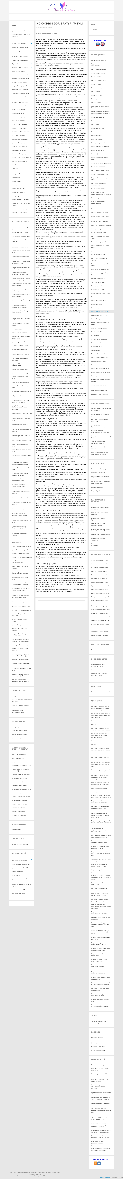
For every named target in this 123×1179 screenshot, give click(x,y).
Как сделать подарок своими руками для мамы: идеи (99, 900)
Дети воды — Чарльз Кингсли (99, 394)
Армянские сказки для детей (99, 600)
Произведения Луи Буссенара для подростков (22, 300)
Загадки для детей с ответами (20, 199)
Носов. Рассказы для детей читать (21, 546)
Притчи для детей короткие (19, 730)
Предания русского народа (19, 761)
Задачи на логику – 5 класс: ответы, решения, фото (99, 1118)
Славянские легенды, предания (21, 774)
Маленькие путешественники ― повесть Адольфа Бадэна (21, 675)
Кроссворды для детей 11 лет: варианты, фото (100, 1080)
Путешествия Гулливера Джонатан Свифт (98, 202)
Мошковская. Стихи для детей (20, 78)
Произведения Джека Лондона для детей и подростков (20, 257)
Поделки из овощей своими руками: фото (99, 954)
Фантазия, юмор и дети (98, 472)
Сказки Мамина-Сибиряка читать (101, 146)
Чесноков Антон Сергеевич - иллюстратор (99, 1022)
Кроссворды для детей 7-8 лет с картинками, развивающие (100, 1074)
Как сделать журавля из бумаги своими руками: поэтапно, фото (100, 758)
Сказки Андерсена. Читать (99, 300)
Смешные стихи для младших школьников (20, 706)
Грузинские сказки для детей (99, 589)
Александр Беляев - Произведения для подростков (100, 426)
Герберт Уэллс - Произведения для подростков (100, 415)
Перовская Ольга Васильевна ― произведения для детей (21, 596)
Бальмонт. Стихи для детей (20, 102)
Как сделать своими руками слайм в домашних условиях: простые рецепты (101, 722)
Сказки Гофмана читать (98, 154)
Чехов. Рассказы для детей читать (21, 440)
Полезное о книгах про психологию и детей (98, 665)
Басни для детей (16, 727)
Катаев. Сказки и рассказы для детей (100, 323)
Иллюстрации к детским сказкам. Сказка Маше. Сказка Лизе (100, 530)
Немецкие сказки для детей (99, 571)
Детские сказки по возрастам (99, 251)
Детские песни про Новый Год (20, 868)
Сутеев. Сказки (95, 350)
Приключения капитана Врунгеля (21, 373)
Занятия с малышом (97, 487)
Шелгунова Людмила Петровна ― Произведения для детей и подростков (21, 590)
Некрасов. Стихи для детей (19, 117)
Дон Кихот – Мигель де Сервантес (21, 610)
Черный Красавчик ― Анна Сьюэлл (19, 620)
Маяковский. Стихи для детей (20, 139)
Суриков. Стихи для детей (19, 124)
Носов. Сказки (95, 335)
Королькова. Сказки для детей (100, 269)
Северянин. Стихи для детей (20, 154)
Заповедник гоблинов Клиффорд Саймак (101, 436)
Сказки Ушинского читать (98, 188)
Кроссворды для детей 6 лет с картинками (100, 1069)
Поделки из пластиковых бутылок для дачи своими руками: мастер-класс (101, 853)
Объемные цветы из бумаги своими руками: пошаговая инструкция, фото (99, 789)
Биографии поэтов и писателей (100, 692)
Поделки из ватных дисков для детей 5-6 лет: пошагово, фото (100, 783)
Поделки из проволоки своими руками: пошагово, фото (100, 972)
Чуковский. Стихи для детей (20, 60)
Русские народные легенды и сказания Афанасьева (20, 770)
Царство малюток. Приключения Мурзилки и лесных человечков (100, 112)
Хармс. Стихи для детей (19, 150)
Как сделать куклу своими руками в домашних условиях (101, 965)
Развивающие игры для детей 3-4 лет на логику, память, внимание (101, 1131)
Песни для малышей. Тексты (20, 890)
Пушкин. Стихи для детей (19, 43)
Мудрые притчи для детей (19, 734)
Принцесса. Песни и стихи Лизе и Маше (21, 204)
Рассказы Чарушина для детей (21, 354)
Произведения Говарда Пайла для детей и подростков (20, 401)
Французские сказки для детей (100, 586)
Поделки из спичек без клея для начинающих (100, 883)
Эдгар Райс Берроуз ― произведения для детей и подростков (19, 407)
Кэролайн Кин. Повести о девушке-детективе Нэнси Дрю (21, 680)
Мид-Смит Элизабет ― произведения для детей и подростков (19, 515)
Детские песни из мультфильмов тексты (21, 885)
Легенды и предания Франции (20, 800)
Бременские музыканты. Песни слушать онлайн (21, 879)
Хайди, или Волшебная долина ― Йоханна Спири (21, 634)
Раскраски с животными (98, 1046)
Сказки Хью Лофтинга (97, 117)
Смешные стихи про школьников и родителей (22, 700)
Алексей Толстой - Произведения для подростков (101, 409)
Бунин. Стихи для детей (18, 120)
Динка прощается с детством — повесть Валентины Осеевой (21, 572)
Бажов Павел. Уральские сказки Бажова (100, 380)
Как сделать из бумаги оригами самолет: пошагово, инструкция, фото (100, 750)
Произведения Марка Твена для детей (21, 251)
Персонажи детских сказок (99, 120)
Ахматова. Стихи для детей (19, 146)
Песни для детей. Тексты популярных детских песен (19, 859)
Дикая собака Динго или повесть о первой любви (21, 337)
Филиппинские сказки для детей (100, 617)
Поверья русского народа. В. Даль (21, 765)
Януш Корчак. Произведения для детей (21, 669)
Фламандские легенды (18, 811)
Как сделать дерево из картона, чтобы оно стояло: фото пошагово (101, 729)
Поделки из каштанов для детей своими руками (100, 978)
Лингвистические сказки (98, 278)
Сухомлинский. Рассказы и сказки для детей (21, 456)
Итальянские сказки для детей (100, 593)
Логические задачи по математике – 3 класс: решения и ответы (101, 1093)
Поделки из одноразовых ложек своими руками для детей (100, 949)
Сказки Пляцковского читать (99, 198)
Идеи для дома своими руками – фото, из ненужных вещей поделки (100, 742)
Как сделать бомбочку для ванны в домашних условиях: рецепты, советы (101, 924)
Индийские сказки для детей (99, 613)
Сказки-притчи (95, 99)
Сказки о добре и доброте (98, 80)
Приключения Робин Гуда (19, 804)
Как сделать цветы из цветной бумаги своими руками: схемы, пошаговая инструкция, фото (100, 708)
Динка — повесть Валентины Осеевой (20, 567)
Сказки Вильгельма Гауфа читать (101, 163)
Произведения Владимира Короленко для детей (19, 601)
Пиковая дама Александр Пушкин (21, 236)
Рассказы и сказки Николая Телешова (19, 350)
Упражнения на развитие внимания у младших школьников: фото (101, 1110)
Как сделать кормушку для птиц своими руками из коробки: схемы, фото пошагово (101, 715)
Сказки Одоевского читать (98, 232)
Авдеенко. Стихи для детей (19, 161)
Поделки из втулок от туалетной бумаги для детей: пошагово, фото (101, 821)
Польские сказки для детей (99, 628)
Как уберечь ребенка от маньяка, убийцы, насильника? (100, 482)
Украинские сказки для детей (99, 582)
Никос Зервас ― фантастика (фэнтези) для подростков (99, 453)
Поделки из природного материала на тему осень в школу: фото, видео (101, 906)
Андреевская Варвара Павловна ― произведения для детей (21, 583)
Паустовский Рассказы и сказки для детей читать (21, 364)
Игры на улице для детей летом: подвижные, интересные (100, 1149)
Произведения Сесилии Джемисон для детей (19, 508)
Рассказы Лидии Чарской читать (21, 553)
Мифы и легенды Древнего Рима (21, 793)
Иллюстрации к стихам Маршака (100, 534)
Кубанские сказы (16, 542)
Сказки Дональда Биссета (98, 229)
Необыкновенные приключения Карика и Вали (100, 208)
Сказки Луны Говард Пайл (98, 69)
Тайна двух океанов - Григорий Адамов (100, 447)
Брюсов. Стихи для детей (19, 109)
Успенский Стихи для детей (20, 89)
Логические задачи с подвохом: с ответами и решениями (100, 1104)
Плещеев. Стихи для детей (19, 128)
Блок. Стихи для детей (18, 135)
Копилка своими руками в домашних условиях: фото (99, 841)
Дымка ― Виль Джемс (18, 624)
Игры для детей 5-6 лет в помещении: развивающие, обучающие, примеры (99, 1124)
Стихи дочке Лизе (17, 174)
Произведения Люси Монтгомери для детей (21, 503)
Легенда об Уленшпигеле (19, 815)
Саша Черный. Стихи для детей (21, 131)
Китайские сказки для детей (99, 578)
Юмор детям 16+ (17, 696)
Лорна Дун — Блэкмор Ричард (20, 645)
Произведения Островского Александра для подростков (20, 463)
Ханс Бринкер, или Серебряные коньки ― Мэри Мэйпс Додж (21, 655)
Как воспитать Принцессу (98, 469)
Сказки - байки (95, 91)
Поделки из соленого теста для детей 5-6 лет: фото (100, 847)
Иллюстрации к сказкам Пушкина (98, 519)
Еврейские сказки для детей (99, 635)
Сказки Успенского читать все (99, 357)
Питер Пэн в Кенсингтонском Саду (101, 225)
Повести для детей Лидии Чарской (22, 557)
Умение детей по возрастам (99, 1064)
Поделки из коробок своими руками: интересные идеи (99, 870)
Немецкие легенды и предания (21, 796)
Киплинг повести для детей (19, 332)
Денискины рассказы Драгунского (21, 342)
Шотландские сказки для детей (100, 606)
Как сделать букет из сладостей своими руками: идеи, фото (100, 770)
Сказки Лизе (94, 132)
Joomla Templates (105, 1177)
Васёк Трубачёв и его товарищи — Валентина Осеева (21, 561)
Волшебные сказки (96, 346)
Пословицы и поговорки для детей (22, 209)
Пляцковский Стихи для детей (20, 93)
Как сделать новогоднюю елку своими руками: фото (100, 994)
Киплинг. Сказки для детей (99, 328)
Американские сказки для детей (100, 609)
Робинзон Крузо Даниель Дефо (21, 606)
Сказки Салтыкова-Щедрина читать (99, 158)
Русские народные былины (99, 315)
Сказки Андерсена (96, 304)
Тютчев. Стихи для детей (19, 106)
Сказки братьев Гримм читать (99, 311)
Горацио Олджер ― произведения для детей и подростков (22, 414)
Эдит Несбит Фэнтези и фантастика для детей (98, 442)
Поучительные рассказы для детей (20, 395)
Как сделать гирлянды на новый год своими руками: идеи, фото (100, 983)
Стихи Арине (15, 185)
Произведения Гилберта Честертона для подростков (20, 273)
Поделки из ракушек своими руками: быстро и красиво (99, 894)
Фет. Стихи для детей (18, 113)
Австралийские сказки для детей (100, 620)
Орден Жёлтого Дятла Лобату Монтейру (100, 107)
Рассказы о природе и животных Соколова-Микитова (21, 436)
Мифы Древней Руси (18, 758)
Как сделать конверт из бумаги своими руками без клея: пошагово (100, 808)
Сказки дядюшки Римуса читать (100, 285)
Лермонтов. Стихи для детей (20, 56)
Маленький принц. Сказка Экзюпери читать (98, 184)
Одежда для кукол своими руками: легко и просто (101, 860)
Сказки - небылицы (96, 87)
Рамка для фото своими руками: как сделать (100, 918)
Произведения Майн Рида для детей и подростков (20, 290)
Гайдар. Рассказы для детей (20, 247)
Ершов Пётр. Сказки (97, 139)
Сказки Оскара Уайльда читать (100, 174)
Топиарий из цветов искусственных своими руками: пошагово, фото (100, 829)
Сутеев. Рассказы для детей (20, 550)
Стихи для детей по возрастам (20, 196)
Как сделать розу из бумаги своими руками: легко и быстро (100, 889)
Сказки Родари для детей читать (100, 372)
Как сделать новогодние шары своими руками (100, 989)
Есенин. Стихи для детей (19, 97)
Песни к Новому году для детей (21, 864)
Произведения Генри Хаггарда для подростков (21, 311)
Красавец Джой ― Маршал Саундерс (19, 629)
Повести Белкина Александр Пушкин (20, 228)
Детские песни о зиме (18, 871)
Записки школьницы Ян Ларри (20, 539)
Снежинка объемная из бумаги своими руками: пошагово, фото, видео (100, 931)
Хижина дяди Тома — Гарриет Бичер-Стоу (20, 649)
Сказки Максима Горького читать (100, 293)
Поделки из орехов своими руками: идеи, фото (99, 960)
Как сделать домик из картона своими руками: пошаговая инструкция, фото (100, 735)
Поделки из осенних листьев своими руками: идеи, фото (99, 912)
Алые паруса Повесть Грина (20, 345)
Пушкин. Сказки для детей (98, 60)
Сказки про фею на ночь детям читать (100, 246)
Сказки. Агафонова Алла (98, 385)
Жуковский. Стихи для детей (20, 47)
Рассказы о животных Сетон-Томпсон (20, 425)
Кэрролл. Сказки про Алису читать (99, 178)
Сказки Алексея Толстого (98, 297)
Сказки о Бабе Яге (96, 331)
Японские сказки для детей (99, 575)
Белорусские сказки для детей (100, 597)
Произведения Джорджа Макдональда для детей (19, 527)
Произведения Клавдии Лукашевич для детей (18, 479)
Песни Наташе (16, 875)
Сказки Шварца (95, 319)
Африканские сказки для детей (100, 631)
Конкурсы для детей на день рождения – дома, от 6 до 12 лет (100, 1136)
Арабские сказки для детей (99, 563)
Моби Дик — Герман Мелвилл (20, 659)
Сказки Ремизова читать (98, 254)
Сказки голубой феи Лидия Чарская (99, 259)
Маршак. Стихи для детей (19, 64)
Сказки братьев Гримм (97, 376)
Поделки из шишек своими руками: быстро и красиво (99, 865)
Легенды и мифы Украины (19, 778)
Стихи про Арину (16, 181)
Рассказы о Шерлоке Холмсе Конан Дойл (20, 614)
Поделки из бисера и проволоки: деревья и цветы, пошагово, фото (101, 796)
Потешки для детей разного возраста (20, 51)
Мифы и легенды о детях (19, 754)
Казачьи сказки (95, 365)
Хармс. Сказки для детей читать (100, 242)
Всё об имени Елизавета (98, 650)
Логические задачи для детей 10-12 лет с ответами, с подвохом (101, 1098)
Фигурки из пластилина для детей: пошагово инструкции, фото (101, 836)
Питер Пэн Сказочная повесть (100, 221)
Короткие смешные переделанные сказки (18, 711)
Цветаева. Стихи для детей (19, 142)
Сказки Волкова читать (97, 150)
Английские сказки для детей (99, 560)
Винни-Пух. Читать (96, 135)
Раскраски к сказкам (97, 1037)
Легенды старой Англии (18, 807)
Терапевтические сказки (98, 282)
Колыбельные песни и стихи (20, 844)
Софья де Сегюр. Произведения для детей (21, 664)
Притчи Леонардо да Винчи (20, 738)
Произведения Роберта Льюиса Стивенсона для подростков (21, 279)
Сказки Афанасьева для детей (100, 368)
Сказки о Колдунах (96, 102)
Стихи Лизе (15, 168)
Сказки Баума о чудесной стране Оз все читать (100, 273)
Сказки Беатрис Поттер (98, 73)
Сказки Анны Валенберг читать (100, 170)
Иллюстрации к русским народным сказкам (98, 524)
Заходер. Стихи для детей (19, 86)
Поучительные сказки (97, 289)
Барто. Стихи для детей (18, 71)
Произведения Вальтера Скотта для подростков (21, 295)
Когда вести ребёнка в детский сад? (100, 477)
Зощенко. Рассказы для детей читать (20, 468)
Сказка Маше (95, 124)
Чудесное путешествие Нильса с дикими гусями (100, 64)
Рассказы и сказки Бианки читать (21, 391)
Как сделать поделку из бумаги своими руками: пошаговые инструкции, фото (100, 777)
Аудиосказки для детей (18, 30)
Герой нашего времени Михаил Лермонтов (21, 240)
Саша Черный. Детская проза (20, 382)
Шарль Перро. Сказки (97, 342)
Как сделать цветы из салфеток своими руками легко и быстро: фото (100, 764)
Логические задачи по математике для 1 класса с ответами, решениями (101, 1086)
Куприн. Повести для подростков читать (21, 450)
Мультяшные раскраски (98, 1050)
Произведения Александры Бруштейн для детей (20, 474)
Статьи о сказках (16, 829)
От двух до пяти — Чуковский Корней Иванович (99, 674)
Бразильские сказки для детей (100, 624)
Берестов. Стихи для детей (19, 82)
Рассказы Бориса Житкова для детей (20, 386)
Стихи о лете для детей (18, 188)
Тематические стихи (17, 40)
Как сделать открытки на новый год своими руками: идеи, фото (100, 1005)
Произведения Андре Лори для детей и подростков (21, 268)
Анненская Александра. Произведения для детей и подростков (19, 486)
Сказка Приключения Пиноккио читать (100, 217)
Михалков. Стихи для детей (20, 67)
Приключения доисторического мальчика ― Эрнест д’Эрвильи (21, 640)
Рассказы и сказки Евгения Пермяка (19, 534)
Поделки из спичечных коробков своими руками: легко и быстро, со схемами (101, 877)
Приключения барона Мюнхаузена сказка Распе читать (101, 193)
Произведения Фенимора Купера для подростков (21, 284)
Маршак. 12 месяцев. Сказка (99, 354)
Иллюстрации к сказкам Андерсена (98, 544)
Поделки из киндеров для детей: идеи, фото (100, 938)
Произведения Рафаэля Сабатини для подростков (19, 306)
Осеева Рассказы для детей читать (20, 578)
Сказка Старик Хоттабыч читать (100, 212)
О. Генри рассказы (17, 329)
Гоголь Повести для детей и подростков (20, 359)
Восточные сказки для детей (99, 567)
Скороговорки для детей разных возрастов (21, 35)
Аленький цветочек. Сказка (99, 339)
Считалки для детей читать (19, 212)
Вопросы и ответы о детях (98, 670)
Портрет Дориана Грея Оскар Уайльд (20, 324)
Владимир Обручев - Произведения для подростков (100, 431)
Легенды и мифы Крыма (19, 782)
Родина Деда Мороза (97, 491)
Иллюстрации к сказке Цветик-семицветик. (100, 508)
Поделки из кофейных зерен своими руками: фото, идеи (99, 801)
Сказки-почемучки (96, 95)
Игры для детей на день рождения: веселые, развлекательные (98, 1143)
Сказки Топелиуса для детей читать (99, 264)
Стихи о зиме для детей (18, 192)
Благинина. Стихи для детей (20, 75)
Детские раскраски (96, 1043)
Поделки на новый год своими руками (100, 1000)
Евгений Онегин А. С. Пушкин (20, 232)
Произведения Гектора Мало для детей (21, 521)
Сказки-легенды (96, 84)
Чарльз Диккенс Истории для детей (20, 377)
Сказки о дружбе (96, 76)
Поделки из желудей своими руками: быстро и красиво (99, 943)
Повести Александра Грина (20, 369)
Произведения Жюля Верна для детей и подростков (21, 262)
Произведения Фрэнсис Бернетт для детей (21, 498)
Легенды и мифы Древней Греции (21, 789)
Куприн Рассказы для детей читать (20, 445)
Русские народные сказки (98, 361)
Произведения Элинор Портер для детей (21, 492)
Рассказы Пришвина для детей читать (21, 419)
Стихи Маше (15, 165)
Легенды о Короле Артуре (19, 785)
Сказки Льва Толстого (97, 128)
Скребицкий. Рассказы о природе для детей (21, 430)
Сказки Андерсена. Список (99, 308)
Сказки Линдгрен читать (98, 166)
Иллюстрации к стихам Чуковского (98, 539)
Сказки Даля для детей (98, 143)
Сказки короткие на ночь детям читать (100, 237)
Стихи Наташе (16, 177)
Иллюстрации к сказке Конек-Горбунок (99, 513)
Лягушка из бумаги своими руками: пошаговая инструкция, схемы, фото (100, 815)
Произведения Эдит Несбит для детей (21, 319)
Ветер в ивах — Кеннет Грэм (99, 390)
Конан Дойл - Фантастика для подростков (99, 420)
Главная (14, 25)
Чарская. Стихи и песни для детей (21, 157)
